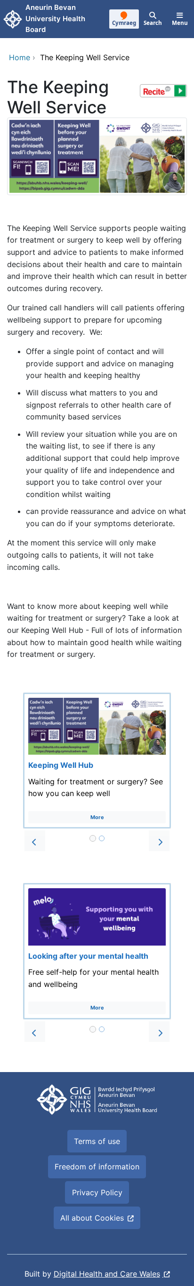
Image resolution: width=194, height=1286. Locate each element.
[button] (34, 840)
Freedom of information (97, 1166)
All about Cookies (92, 1218)
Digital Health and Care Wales (107, 1273)
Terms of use (97, 1141)
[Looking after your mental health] (97, 951)
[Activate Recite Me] (163, 90)
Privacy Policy (97, 1192)
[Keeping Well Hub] (97, 761)
